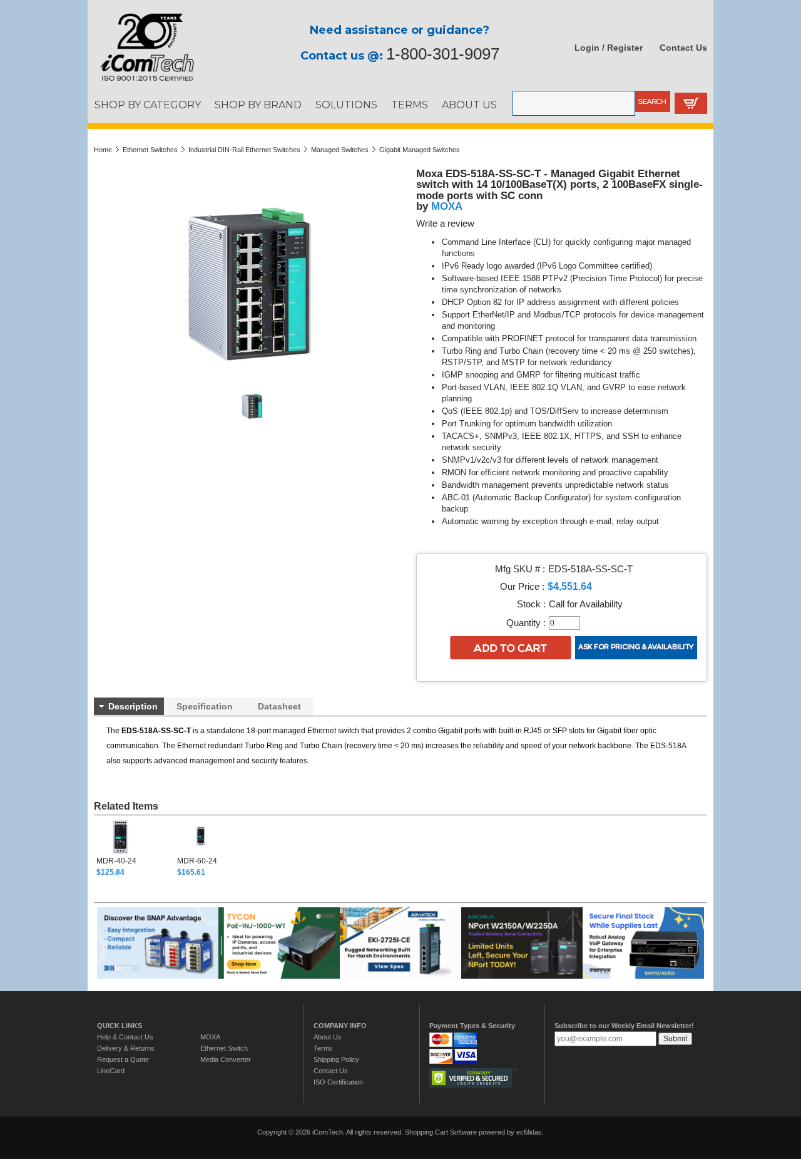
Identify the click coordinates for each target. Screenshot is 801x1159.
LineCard (111, 1070)
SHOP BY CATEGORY (147, 104)
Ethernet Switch (224, 1048)
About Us (328, 1037)
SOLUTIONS (346, 104)
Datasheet (279, 706)
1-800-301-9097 (442, 53)
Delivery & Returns (126, 1048)
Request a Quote (123, 1059)
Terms (323, 1048)
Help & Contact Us (125, 1037)
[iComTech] (141, 81)
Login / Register (608, 48)
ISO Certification (338, 1082)
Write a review (445, 224)
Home (103, 149)
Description (133, 706)
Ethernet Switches (150, 149)
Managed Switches (340, 149)
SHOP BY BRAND (258, 104)
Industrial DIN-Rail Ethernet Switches (244, 149)
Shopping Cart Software (441, 1132)
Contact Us (683, 48)
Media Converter (225, 1059)
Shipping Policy (336, 1059)
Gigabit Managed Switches (419, 149)
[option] (136, 848)
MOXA (446, 206)
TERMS (409, 104)
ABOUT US (469, 104)
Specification (204, 706)
